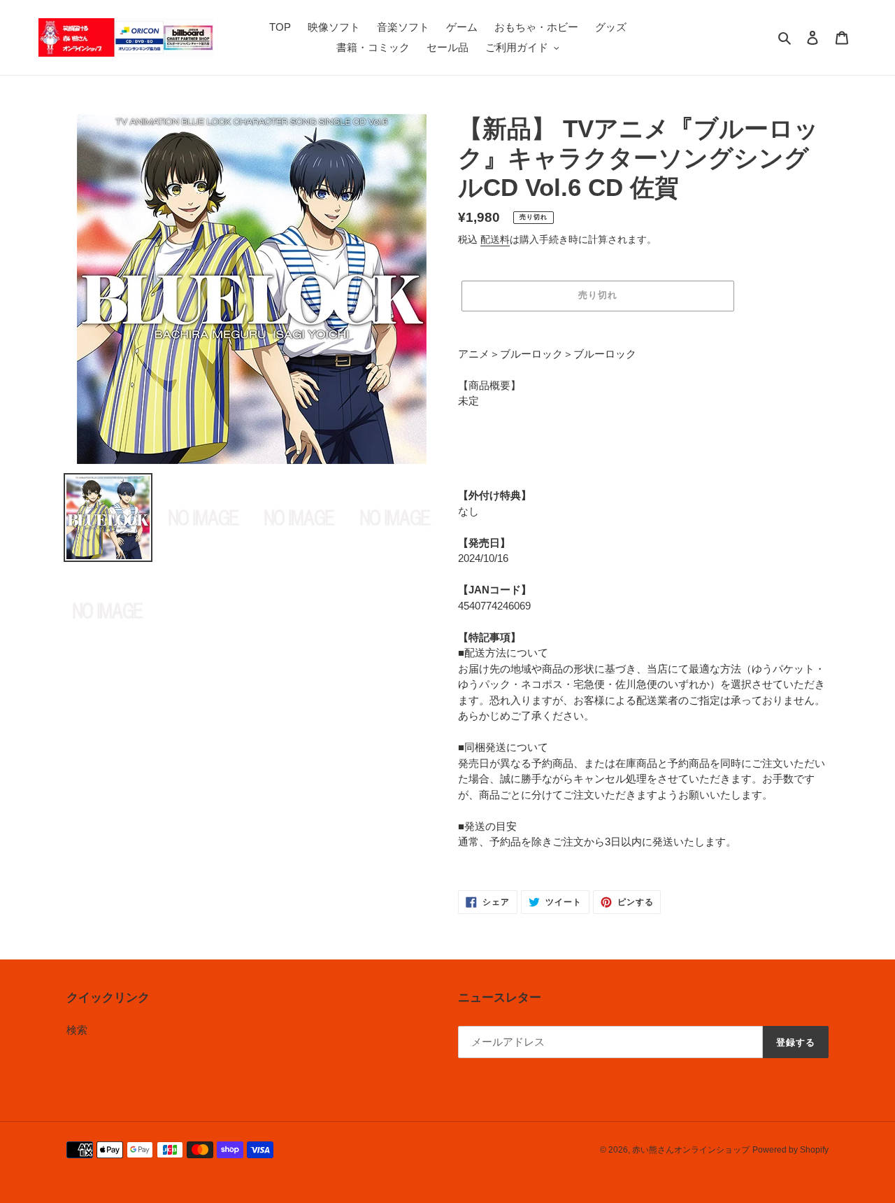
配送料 (495, 239)
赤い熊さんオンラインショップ (691, 1150)
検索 (76, 1030)
